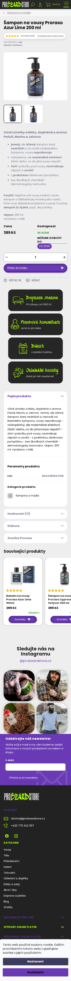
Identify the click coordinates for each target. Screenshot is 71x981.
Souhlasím (35, 972)
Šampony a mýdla (27, 495)
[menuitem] (7, 850)
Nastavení (35, 961)
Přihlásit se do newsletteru (23, 777)
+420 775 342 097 (22, 825)
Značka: (13, 45)
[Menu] (66, 4)
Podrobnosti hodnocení (51, 35)
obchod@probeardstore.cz (28, 818)
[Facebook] (7, 835)
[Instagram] (16, 835)
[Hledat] (32, 4)
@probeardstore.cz (35, 660)
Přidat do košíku (17, 268)
